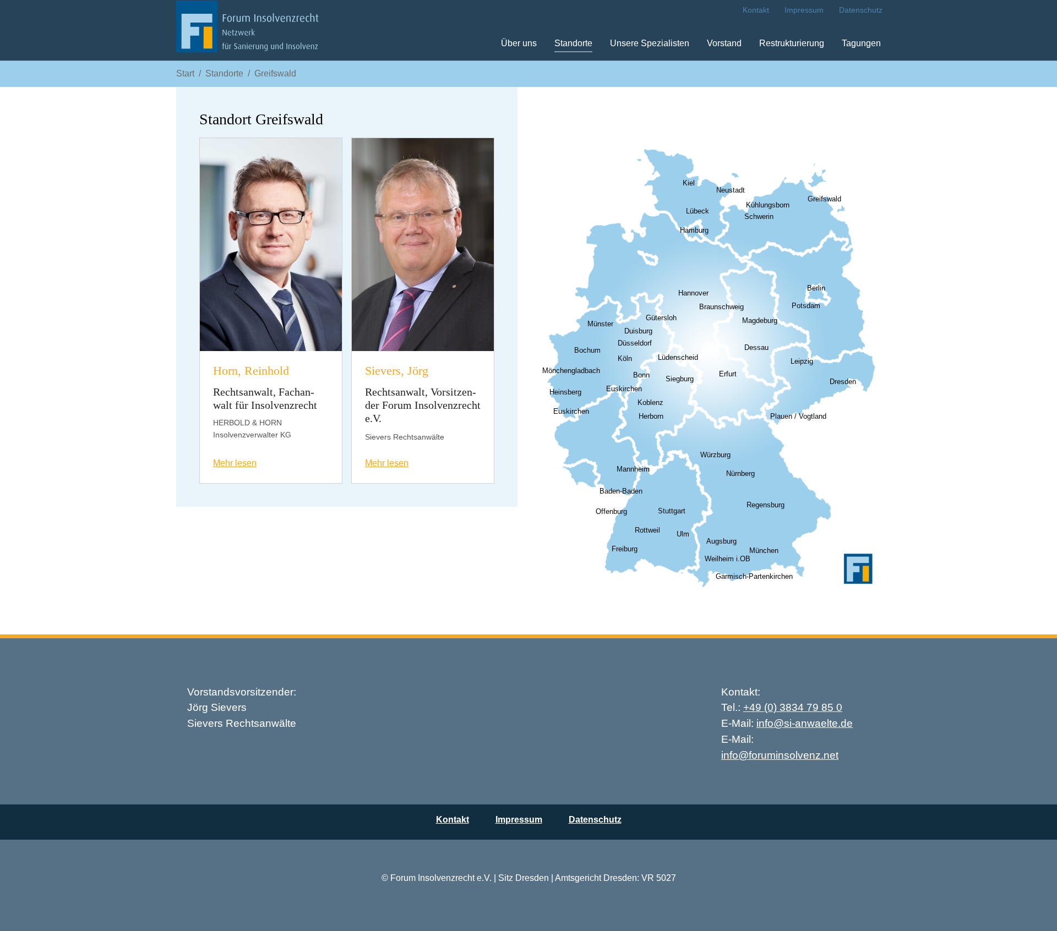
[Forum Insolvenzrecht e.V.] (247, 30)
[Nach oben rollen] (1033, 907)
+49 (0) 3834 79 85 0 (792, 707)
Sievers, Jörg (396, 370)
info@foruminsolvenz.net (779, 755)
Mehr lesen (235, 463)
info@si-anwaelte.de (804, 723)
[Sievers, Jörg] (423, 244)
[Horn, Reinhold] (271, 244)
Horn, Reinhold (251, 370)
